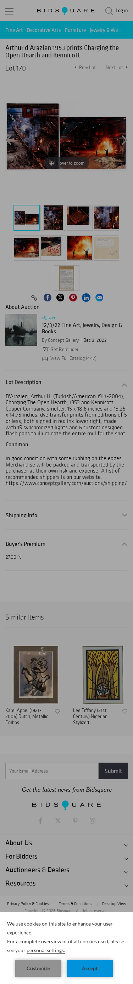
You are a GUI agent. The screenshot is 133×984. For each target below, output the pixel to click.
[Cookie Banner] (66, 948)
